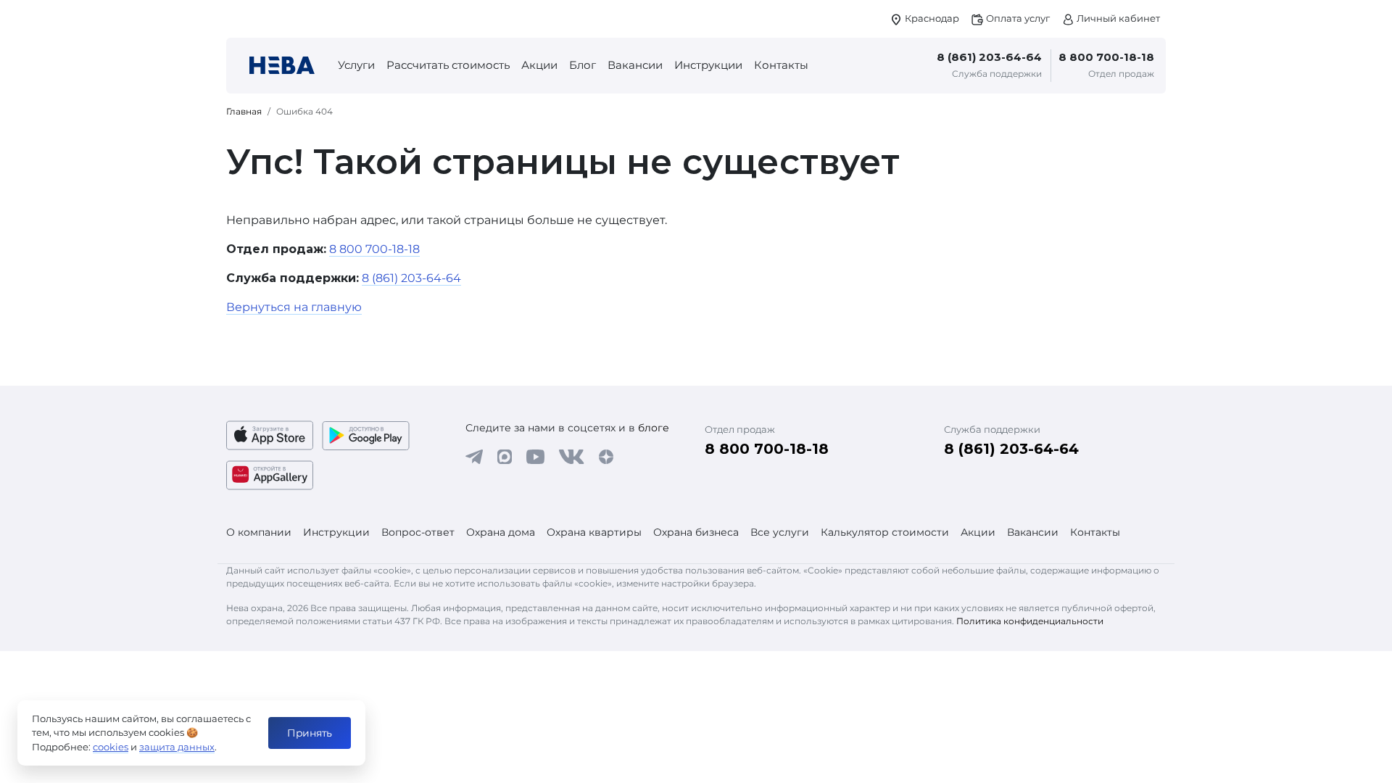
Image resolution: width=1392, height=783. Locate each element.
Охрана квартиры (594, 532)
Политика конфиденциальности (1029, 621)
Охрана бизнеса (696, 532)
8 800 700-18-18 (1106, 57)
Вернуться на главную (294, 307)
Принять (309, 733)
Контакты (781, 65)
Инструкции (708, 65)
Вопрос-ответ (418, 532)
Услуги (356, 65)
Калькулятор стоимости (885, 532)
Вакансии (635, 65)
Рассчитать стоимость (448, 65)
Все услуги (779, 532)
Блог (582, 65)
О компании (258, 532)
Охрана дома (500, 532)
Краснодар (931, 18)
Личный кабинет (1117, 18)
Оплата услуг (1017, 18)
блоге (653, 427)
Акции (539, 65)
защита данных (177, 747)
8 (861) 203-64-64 (989, 57)
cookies (110, 747)
